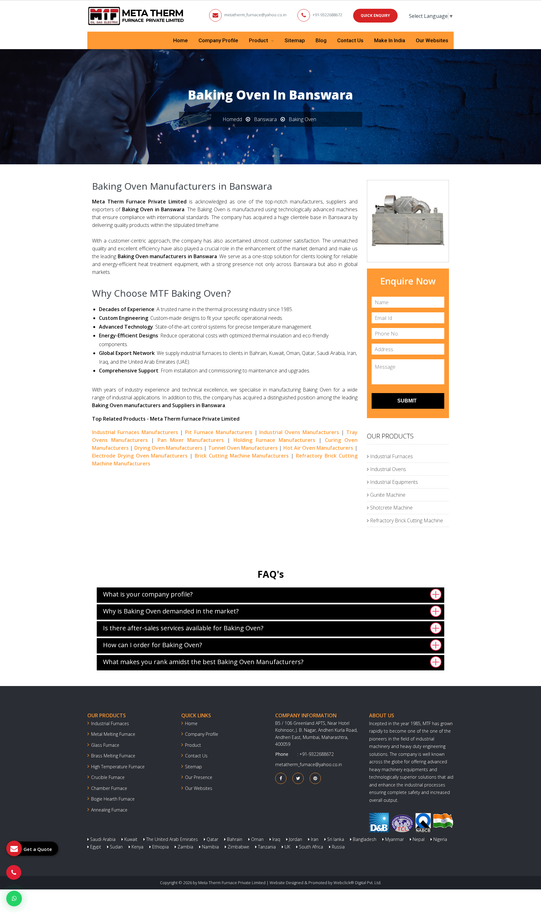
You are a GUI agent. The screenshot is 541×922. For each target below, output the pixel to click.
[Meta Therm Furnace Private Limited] (136, 16)
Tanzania (266, 847)
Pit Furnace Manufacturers (218, 432)
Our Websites (432, 40)
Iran (314, 839)
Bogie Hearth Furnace (113, 799)
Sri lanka (335, 839)
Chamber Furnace (109, 788)
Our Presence (198, 777)
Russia (338, 847)
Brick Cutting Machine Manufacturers (242, 455)
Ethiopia (160, 847)
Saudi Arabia (102, 839)
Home (180, 40)
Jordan (295, 839)
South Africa (310, 847)
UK (286, 847)
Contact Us (350, 40)
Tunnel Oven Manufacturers (243, 447)
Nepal (418, 839)
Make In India (389, 40)
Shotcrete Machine (391, 507)
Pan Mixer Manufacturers (190, 440)
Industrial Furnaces (391, 456)
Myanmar (394, 839)
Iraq (275, 839)
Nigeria (439, 839)
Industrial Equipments (393, 482)
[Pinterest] (315, 778)
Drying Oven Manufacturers (168, 447)
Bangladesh (364, 839)
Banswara (265, 119)
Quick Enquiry (375, 15)
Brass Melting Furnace (113, 756)
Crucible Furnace (108, 777)
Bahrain (234, 839)
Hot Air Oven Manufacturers (318, 447)
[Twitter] (298, 778)
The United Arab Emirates (171, 839)
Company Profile (218, 40)
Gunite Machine (387, 494)
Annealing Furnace (109, 810)
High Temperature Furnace (118, 767)
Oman (257, 839)
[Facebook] (281, 778)
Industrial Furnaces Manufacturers (135, 432)
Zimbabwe (237, 847)
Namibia (210, 847)
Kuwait (130, 839)
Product (259, 40)
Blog (321, 40)
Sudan (116, 847)
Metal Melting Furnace (113, 734)
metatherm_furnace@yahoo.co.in (255, 15)
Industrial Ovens (387, 469)
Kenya (136, 847)
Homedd (232, 119)
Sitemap (295, 40)
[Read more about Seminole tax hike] (14, 898)
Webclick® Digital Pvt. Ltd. (357, 882)
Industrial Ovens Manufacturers (299, 432)
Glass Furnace (105, 745)
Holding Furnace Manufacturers (274, 440)
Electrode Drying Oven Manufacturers (140, 455)
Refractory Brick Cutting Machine (406, 520)
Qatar (211, 839)
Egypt (95, 847)
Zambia (184, 847)
